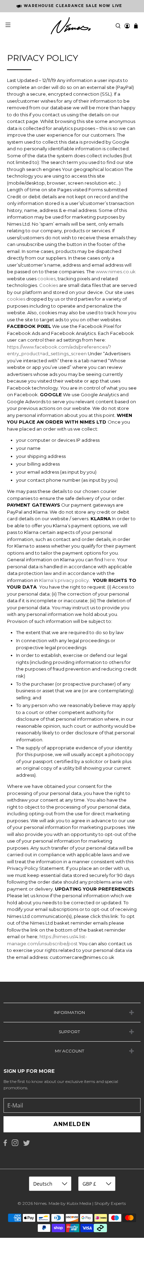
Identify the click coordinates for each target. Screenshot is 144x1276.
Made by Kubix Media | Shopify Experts (87, 1203)
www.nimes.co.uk (116, 271)
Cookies (48, 285)
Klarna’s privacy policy (63, 580)
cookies (46, 278)
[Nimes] (72, 25)
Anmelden (71, 1124)
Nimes (40, 1203)
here (109, 559)
